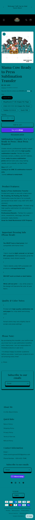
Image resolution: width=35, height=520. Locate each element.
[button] (4, 20)
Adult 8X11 (7, 98)
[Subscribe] (28, 383)
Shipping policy (24, 513)
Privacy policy (25, 510)
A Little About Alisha (11, 412)
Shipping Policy (9, 428)
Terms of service (13, 513)
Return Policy (8, 424)
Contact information (18, 516)
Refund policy (16, 510)
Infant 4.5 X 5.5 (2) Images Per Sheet (16, 106)
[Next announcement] (32, 7)
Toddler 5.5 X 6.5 (9, 110)
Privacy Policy (8, 432)
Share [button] (5, 362)
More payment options (17, 134)
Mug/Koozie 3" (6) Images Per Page (16, 102)
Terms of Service (9, 436)
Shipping (3, 87)
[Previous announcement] (3, 7)
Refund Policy (8, 440)
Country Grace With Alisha (16, 508)
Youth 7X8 (24, 110)
